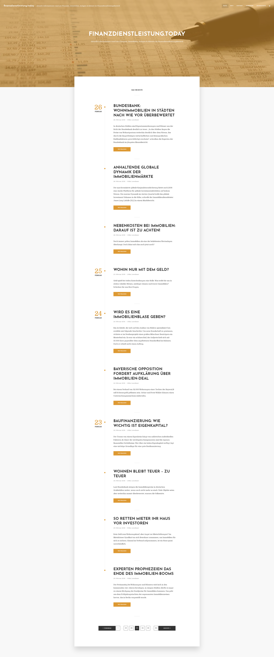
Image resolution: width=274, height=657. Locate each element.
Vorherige (107, 628)
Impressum (249, 5)
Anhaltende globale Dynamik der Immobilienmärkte (136, 172)
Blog (225, 5)
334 (143, 628)
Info (231, 5)
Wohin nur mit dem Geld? (141, 270)
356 (156, 628)
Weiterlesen (122, 149)
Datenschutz (261, 5)
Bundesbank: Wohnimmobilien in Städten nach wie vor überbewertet (144, 110)
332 (131, 628)
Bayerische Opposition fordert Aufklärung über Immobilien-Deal (142, 374)
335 (148, 628)
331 (126, 628)
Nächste (166, 628)
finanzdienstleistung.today (19, 6)
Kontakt (240, 5)
